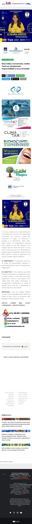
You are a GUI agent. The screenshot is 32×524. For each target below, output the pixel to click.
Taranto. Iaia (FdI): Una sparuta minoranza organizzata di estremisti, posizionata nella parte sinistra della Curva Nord (16, 424)
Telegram (6, 79)
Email (24, 79)
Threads (16, 79)
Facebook (11, 75)
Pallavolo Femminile (8, 59)
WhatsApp (21, 75)
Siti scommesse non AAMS (6, 461)
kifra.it (23, 494)
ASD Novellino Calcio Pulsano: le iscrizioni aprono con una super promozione (15, 449)
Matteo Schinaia (24, 478)
